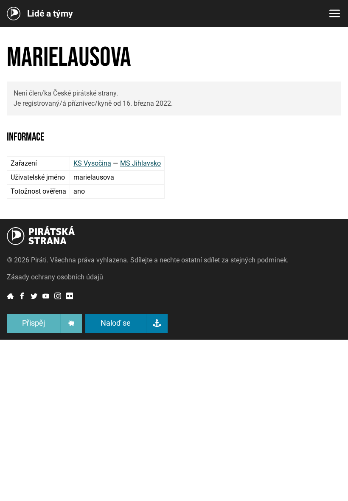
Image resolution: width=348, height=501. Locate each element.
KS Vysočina (92, 163)
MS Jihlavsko (140, 163)
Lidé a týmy (50, 13)
